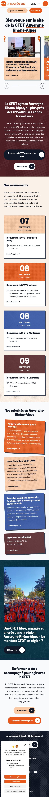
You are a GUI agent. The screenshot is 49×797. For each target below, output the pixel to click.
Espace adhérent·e (16, 10)
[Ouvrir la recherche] (45, 3)
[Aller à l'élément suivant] (42, 86)
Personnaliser (15, 786)
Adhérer (34, 10)
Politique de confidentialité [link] (15, 791)
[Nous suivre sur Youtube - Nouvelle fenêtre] (35, 772)
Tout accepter (15, 777)
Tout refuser (15, 781)
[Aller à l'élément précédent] (6, 86)
